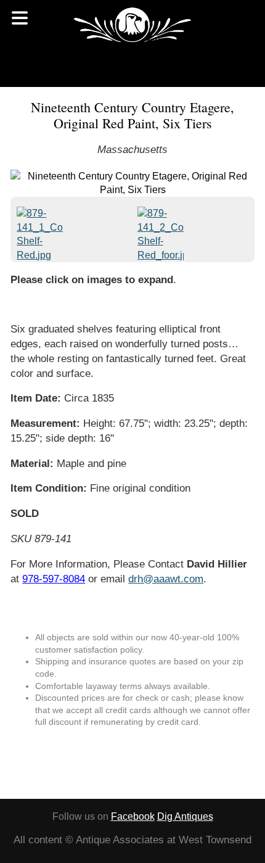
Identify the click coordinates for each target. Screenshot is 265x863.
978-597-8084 (53, 579)
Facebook (133, 816)
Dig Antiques (185, 816)
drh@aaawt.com (165, 579)
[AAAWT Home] (132, 24)
